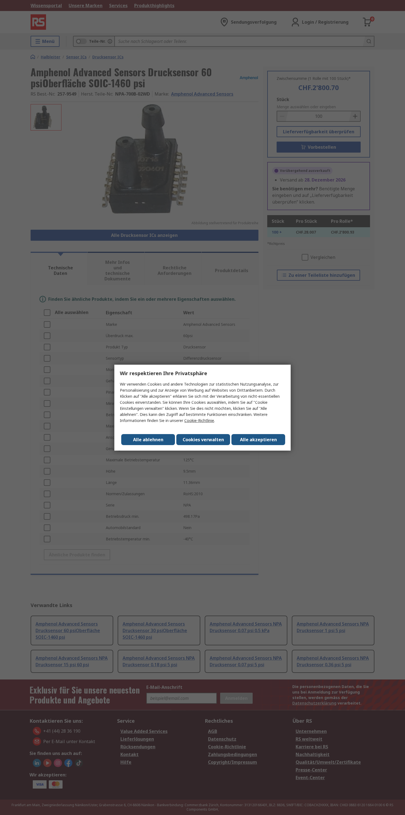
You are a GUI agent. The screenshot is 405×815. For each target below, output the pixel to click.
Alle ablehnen (148, 440)
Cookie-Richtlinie (199, 420)
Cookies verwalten (203, 440)
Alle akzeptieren (258, 440)
